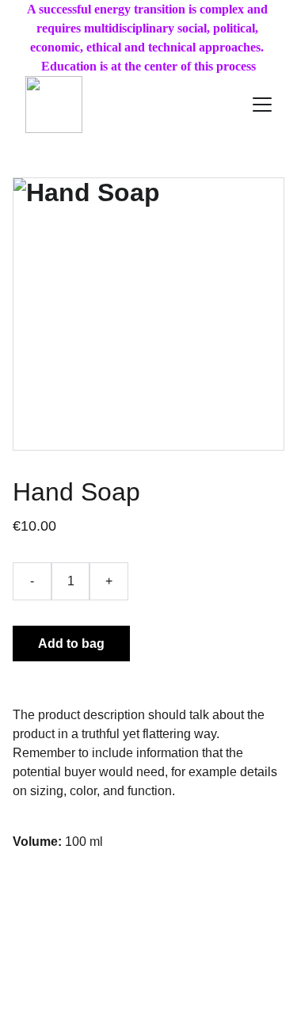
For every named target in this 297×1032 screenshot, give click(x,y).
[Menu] (262, 104)
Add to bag (71, 643)
